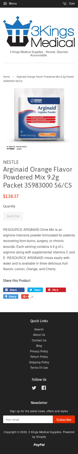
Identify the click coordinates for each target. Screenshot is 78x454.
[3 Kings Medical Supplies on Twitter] (34, 388)
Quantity (9, 206)
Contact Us (39, 340)
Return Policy (39, 356)
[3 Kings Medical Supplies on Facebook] (43, 388)
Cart (71, 3)
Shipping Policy (39, 362)
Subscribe (63, 419)
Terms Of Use (39, 367)
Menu (12, 3)
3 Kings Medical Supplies (44, 432)
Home (6, 76)
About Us (39, 334)
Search (39, 329)
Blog (39, 345)
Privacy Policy (39, 351)
